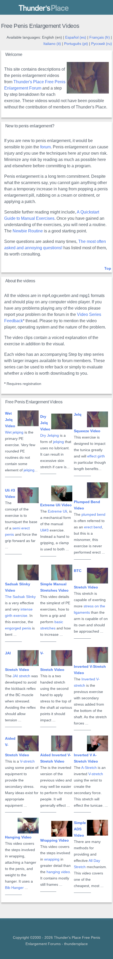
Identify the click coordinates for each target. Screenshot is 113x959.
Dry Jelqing (49, 435)
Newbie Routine (28, 231)
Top (107, 268)
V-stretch (27, 761)
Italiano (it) (52, 44)
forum (45, 147)
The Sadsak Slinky (20, 597)
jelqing (29, 470)
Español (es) (75, 37)
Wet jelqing (14, 432)
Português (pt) (76, 44)
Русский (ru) (101, 44)
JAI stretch (21, 676)
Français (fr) (99, 37)
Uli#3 (44, 530)
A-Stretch (89, 768)
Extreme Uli (57, 511)
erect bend (93, 527)
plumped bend (93, 515)
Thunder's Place (33, 8)
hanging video (58, 872)
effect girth (96, 456)
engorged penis (18, 628)
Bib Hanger (14, 888)
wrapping (51, 859)
